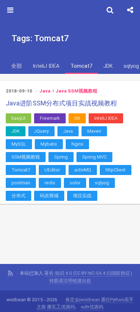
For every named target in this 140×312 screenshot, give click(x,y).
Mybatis (49, 144)
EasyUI (18, 118)
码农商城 (49, 196)
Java (45, 91)
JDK (108, 65)
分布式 (18, 196)
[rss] (10, 273)
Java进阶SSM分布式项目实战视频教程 (61, 103)
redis (50, 183)
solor (75, 183)
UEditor (52, 170)
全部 (16, 65)
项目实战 (82, 196)
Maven (94, 131)
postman (20, 183)
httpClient (116, 170)
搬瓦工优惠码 (61, 307)
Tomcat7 (81, 65)
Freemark (50, 118)
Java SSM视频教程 (76, 91)
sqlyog (102, 183)
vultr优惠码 (92, 307)
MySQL (18, 144)
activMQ (82, 170)
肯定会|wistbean (82, 300)
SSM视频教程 (25, 157)
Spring (61, 157)
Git (77, 118)
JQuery (41, 131)
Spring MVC (94, 157)
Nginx (77, 144)
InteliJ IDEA (46, 65)
